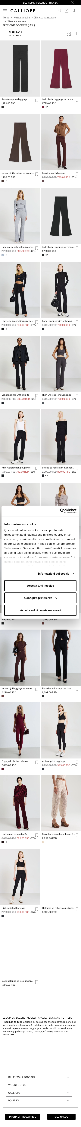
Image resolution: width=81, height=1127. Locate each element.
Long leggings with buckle (15, 395)
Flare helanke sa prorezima (56, 688)
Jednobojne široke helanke (56, 1053)
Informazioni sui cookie (53, 573)
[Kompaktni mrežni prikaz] (75, 34)
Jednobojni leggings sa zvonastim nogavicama (58, 99)
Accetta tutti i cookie (40, 585)
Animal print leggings (53, 761)
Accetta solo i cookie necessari (40, 610)
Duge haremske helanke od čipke (58, 834)
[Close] (72, 2)
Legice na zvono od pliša (14, 834)
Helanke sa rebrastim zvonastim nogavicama (18, 247)
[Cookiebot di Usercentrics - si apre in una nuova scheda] (60, 511)
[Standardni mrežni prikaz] (69, 34)
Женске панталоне (45, 17)
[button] (5, 10)
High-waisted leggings (13, 908)
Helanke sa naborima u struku (58, 908)
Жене (6, 17)
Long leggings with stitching (57, 321)
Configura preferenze (38, 597)
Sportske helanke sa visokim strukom (18, 1053)
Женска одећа (22, 17)
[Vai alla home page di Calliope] (23, 10)
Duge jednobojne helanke (15, 761)
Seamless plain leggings (14, 99)
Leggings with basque (53, 173)
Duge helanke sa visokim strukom (18, 981)
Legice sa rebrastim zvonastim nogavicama (58, 467)
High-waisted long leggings (56, 395)
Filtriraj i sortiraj (15, 34)
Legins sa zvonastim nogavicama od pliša (18, 321)
